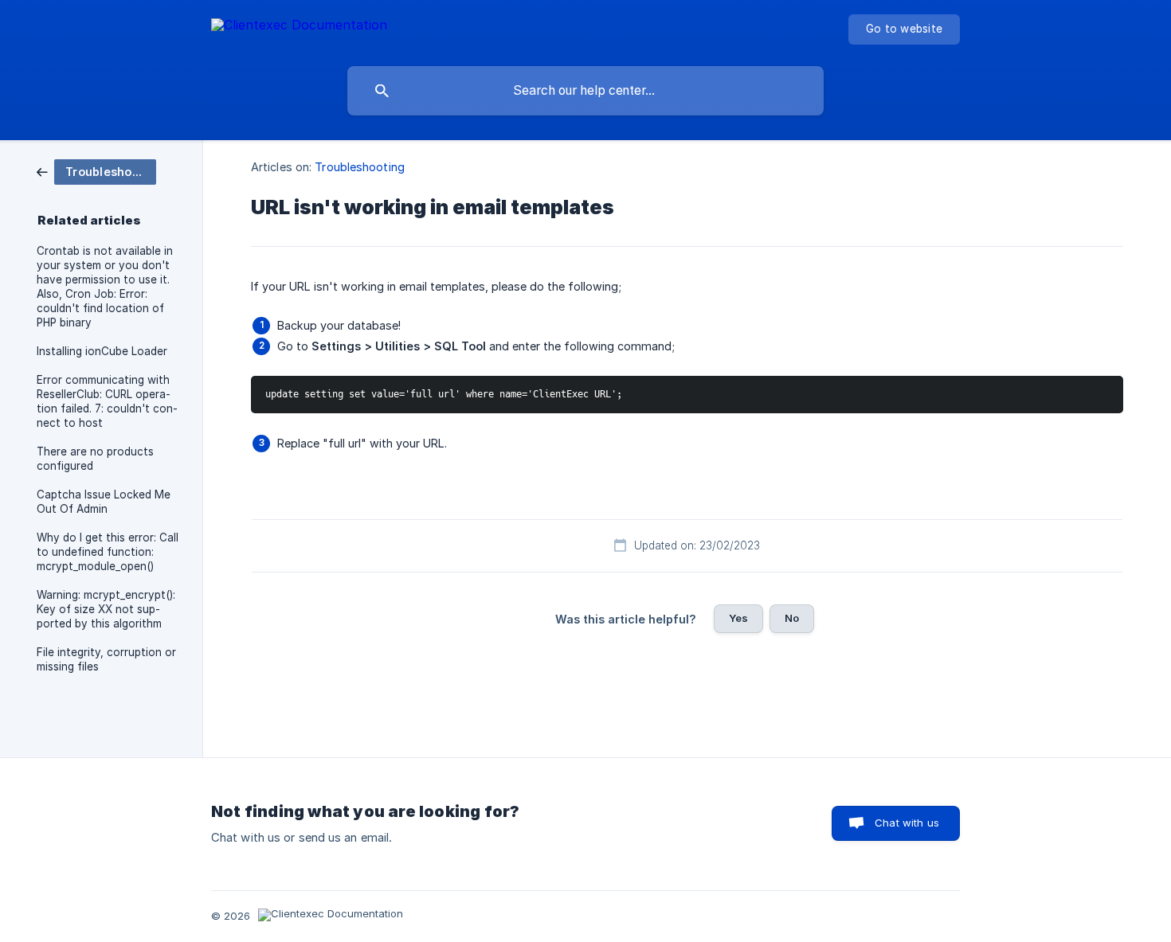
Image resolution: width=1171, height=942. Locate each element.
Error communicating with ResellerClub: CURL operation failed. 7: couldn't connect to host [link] (107, 401)
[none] (299, 27)
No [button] (792, 618)
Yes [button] (738, 618)
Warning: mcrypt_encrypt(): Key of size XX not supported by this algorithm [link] (106, 609)
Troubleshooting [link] (360, 167)
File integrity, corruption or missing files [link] (106, 659)
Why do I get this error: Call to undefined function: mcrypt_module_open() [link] (107, 552)
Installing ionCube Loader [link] (102, 351)
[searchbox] (585, 90)
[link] (96, 170)
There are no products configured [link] (95, 458)
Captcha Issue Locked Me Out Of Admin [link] (103, 501)
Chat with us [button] (907, 822)
